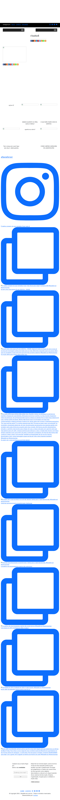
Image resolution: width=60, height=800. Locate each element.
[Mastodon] (40, 41)
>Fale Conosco (35, 782)
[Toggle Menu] (22, 30)
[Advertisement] (30, 11)
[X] (33, 41)
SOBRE (22, 791)
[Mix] (41, 41)
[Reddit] (35, 41)
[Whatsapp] (43, 41)
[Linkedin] (36, 41)
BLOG (13, 24)
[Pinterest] (38, 41)
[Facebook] (31, 41)
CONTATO (28, 791)
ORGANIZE (25, 24)
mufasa (35, 795)
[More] (45, 41)
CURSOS (18, 24)
